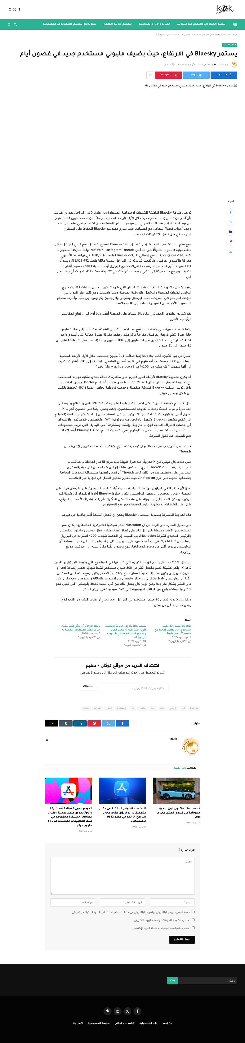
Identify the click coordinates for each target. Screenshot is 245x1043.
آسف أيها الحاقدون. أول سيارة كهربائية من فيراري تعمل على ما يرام (178, 813)
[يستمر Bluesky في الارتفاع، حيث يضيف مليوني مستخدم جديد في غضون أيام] (122, 138)
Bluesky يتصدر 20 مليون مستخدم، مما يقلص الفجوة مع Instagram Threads (172, 629)
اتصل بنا (78, 1023)
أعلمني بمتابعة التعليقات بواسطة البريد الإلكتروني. (161, 920)
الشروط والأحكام (125, 1023)
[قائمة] (235, 24)
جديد (162, 708)
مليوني (108, 708)
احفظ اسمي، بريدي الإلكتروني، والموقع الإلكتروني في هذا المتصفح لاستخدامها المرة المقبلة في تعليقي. (130, 912)
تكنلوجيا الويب (230, 45)
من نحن (167, 1023)
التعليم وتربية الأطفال (117, 24)
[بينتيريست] (230, 241)
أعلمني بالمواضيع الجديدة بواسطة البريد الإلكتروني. (161, 928)
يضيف (85, 708)
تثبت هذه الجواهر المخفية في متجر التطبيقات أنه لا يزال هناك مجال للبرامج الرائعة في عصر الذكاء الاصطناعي (123, 815)
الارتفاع (172, 708)
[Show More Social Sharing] (150, 75)
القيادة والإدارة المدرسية (155, 24)
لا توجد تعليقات (184, 65)
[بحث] (15, 24)
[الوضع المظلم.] (9, 24)
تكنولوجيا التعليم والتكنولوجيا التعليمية (69, 24)
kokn (214, 65)
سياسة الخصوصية (99, 1023)
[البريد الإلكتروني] (230, 251)
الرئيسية (233, 35)
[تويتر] (230, 222)
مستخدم (121, 708)
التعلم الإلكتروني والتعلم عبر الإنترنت (201, 24)
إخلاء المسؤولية (148, 1023)
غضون (142, 708)
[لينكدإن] (230, 231)
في (132, 708)
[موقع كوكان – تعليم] (223, 9)
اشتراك (88, 686)
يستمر (97, 708)
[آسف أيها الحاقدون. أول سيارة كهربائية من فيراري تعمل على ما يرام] (176, 791)
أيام (183, 708)
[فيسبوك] (230, 212)
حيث (152, 708)
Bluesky (193, 708)
